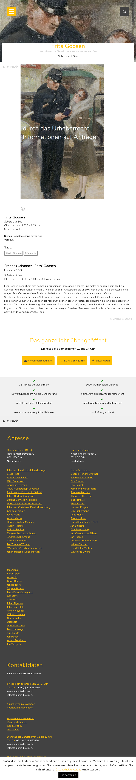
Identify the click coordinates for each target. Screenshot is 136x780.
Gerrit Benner (14, 581)
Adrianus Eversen (17, 485)
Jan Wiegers (14, 644)
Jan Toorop (77, 537)
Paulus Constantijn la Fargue (23, 488)
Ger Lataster (14, 618)
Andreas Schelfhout (18, 537)
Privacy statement (17, 722)
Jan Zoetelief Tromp (18, 544)
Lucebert (12, 622)
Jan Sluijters (77, 525)
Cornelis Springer (17, 540)
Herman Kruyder (80, 507)
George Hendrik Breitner (84, 474)
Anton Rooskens (16, 640)
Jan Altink (12, 570)
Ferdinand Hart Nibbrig (83, 488)
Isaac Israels (78, 500)
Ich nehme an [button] (68, 775)
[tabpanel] (62, 135)
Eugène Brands (15, 588)
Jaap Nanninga (15, 629)
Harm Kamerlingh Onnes (84, 522)
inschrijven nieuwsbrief (21, 704)
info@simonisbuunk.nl (39, 360)
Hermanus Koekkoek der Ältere (24, 503)
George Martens (16, 625)
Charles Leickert (16, 511)
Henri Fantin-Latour (82, 477)
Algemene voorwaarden (20, 718)
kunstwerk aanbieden (20, 707)
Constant (12, 596)
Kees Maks (77, 514)
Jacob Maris (13, 514)
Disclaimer (13, 729)
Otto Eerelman (15, 481)
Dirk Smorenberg (80, 529)
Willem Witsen (79, 544)
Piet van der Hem (80, 492)
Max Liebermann (80, 511)
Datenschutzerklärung (68, 769)
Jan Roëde (13, 636)
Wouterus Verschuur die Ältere (24, 548)
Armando (12, 577)
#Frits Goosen (14, 253)
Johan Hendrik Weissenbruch (23, 551)
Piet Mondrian (78, 518)
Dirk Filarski (77, 481)
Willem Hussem (16, 614)
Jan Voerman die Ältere (84, 533)
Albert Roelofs (15, 525)
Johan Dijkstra (15, 603)
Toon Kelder (77, 503)
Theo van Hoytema (81, 496)
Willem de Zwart (80, 551)
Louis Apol (13, 474)
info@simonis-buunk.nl (20, 695)
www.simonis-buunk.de (20, 744)
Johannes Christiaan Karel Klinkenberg (28, 507)
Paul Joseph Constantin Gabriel (24, 492)
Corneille (12, 599)
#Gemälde (30, 253)
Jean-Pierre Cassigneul (20, 592)
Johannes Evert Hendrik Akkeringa (26, 470)
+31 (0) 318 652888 (73, 360)
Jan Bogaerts (14, 584)
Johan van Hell (15, 607)
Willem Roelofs (15, 529)
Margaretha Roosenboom (21, 533)
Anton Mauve (14, 518)
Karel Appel (13, 573)
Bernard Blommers (17, 477)
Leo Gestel (77, 485)
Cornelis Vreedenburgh (84, 540)
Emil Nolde (13, 633)
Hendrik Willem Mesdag (20, 522)
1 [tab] (62, 202)
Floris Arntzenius (80, 470)
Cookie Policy (14, 726)
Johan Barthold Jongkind (20, 496)
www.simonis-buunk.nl (20, 691)
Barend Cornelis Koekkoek (22, 500)
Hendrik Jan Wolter (81, 548)
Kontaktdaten (102, 360)
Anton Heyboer (15, 610)
